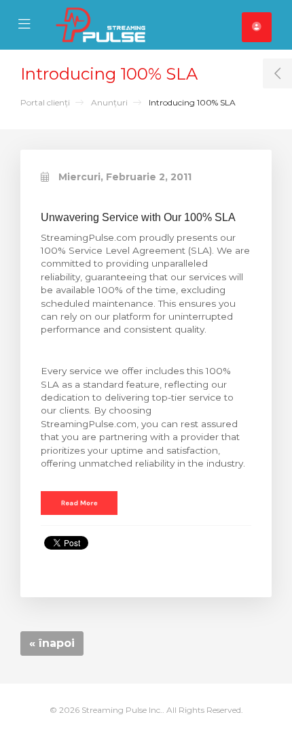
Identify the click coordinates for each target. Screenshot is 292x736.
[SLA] (79, 502)
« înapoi (52, 643)
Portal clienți (45, 102)
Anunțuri (109, 102)
